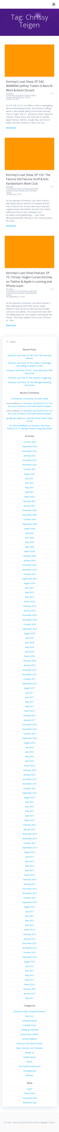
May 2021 (29, 487)
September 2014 (29, 847)
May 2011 (29, 998)
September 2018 (29, 629)
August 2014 (29, 852)
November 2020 (29, 515)
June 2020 (29, 537)
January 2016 (29, 774)
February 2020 (29, 556)
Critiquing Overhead (29, 1029)
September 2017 (29, 683)
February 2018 (29, 660)
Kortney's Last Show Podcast (19, 95)
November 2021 (29, 464)
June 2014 (29, 861)
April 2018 (29, 651)
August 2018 (29, 633)
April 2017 (29, 706)
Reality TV (29, 1052)
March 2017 (29, 711)
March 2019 (29, 601)
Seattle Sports (29, 1057)
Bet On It (30, 1016)
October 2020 (29, 519)
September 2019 (29, 578)
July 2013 (29, 911)
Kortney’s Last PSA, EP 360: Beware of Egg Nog (29, 377)
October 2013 (29, 897)
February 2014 (29, 879)
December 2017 (29, 670)
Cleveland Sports (15, 188)
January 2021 (29, 505)
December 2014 (29, 834)
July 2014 (29, 856)
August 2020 (29, 528)
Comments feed (29, 1098)
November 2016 (29, 729)
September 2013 (29, 902)
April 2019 (29, 597)
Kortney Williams (29, 1039)
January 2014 (29, 884)
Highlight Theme (47, 1122)
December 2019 (29, 565)
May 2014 (29, 866)
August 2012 (29, 961)
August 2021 (29, 474)
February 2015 (29, 825)
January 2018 (29, 665)
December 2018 (29, 615)
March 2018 (29, 656)
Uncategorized (29, 1071)
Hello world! (42, 398)
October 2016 (29, 733)
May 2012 (29, 975)
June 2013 (29, 916)
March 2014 (29, 875)
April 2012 (29, 979)
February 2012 (29, 989)
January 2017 (29, 720)
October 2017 (29, 679)
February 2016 (29, 770)
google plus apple (14, 418)
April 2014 (29, 870)
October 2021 (29, 469)
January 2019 (29, 610)
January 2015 (29, 829)
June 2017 (29, 697)
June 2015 (29, 806)
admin (10, 93)
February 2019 (29, 606)
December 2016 (29, 724)
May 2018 (29, 647)
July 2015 (29, 802)
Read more (11, 127)
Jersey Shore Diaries (29, 1034)
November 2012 (29, 948)
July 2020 (29, 533)
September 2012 (29, 957)
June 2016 (29, 752)
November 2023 (29, 451)
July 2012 (29, 966)
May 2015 (29, 811)
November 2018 (29, 619)
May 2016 (29, 756)
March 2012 (29, 984)
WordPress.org (29, 1102)
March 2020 (29, 551)
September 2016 (29, 738)
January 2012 (29, 993)
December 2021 (29, 460)
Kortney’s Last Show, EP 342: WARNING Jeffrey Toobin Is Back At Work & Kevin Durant (29, 86)
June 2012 (29, 970)
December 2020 (29, 510)
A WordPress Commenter (22, 398)
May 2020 (29, 542)
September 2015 (29, 793)
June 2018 (29, 642)
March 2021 (29, 496)
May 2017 (29, 701)
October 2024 (29, 442)
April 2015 (29, 815)
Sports (27, 97)
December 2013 (29, 888)
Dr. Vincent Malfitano (18, 425)
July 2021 (29, 478)
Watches (29, 1075)
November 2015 (29, 783)
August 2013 (29, 907)
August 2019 (29, 583)
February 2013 (29, 934)
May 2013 (29, 920)
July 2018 (29, 638)
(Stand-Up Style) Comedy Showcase (29, 1011)
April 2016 (29, 761)
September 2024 (29, 446)
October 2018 (29, 624)
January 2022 (29, 455)
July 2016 (29, 747)
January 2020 (29, 560)
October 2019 (29, 574)
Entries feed (29, 1093)
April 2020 (29, 547)
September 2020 (29, 524)
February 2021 (29, 501)
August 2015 (29, 797)
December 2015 (29, 779)
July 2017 (29, 692)
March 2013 (29, 929)
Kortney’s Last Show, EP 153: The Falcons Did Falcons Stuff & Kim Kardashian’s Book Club (28, 179)
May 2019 (29, 592)
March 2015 (29, 820)
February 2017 (29, 715)
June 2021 (29, 483)
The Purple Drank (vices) (29, 1066)
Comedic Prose (14, 291)
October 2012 (29, 952)
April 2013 (29, 925)
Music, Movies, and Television (21, 96)
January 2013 (29, 939)
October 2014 (29, 843)
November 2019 (29, 569)
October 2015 (29, 788)
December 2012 (29, 943)
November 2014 (29, 838)
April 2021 (29, 492)
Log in (29, 1089)
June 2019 (29, 587)
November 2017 (29, 674)
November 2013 (29, 893)
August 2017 (29, 688)
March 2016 (29, 765)
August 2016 (29, 743)
